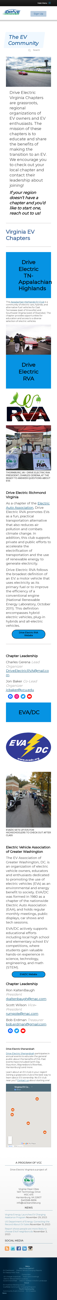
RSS (7, 1248)
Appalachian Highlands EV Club (27, 302)
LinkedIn (24, 1248)
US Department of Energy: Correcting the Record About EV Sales (27, 1223)
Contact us (23, 1080)
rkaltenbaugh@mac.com (26, 999)
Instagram (30, 1248)
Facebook (19, 1248)
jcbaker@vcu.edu (20, 690)
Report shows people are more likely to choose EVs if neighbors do (26, 1230)
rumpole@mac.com (22, 1014)
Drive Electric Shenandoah (20, 1053)
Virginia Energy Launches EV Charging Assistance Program (25, 1216)
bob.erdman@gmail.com (26, 1024)
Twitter (13, 1248)
